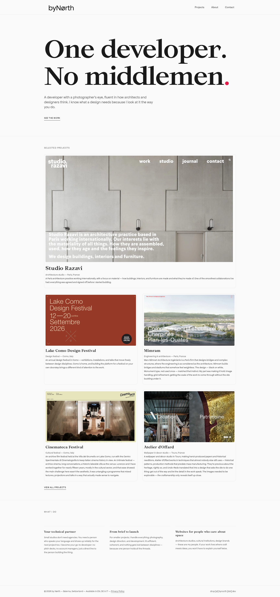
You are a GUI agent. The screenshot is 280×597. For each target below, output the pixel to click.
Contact (229, 7)
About (214, 7)
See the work (52, 118)
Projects (199, 7)
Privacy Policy (117, 591)
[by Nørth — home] (59, 7)
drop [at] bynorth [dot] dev (223, 591)
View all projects (55, 487)
